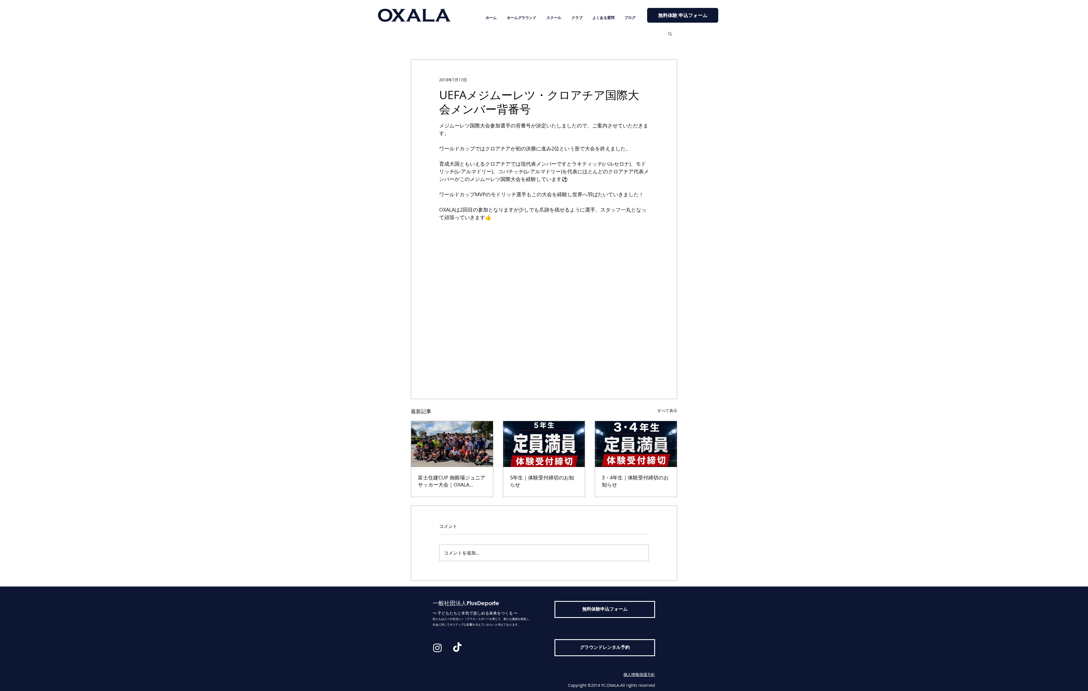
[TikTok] (457, 647)
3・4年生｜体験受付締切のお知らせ (635, 481)
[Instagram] (437, 647)
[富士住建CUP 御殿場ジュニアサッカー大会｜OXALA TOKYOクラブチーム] (452, 444)
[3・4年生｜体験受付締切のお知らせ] (636, 444)
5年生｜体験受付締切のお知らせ (542, 481)
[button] (670, 33)
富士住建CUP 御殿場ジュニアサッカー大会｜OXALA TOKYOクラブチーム (451, 481)
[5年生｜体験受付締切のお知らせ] (544, 444)
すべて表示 (667, 410)
